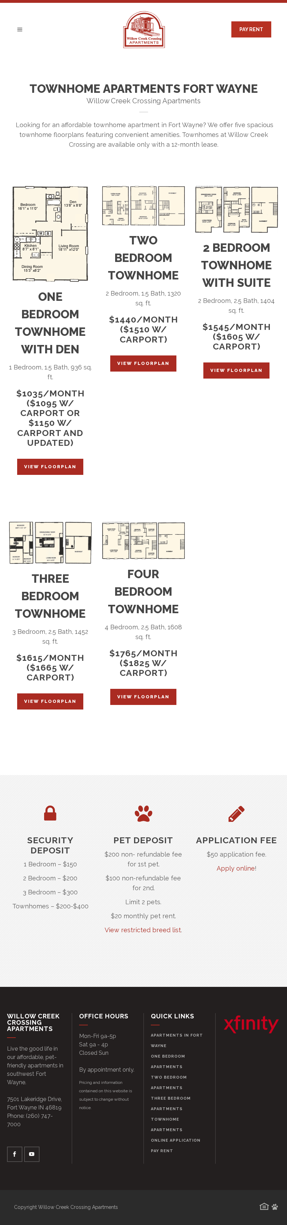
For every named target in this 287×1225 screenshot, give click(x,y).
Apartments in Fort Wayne (177, 1040)
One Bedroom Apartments (168, 1061)
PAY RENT (251, 29)
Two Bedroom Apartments (169, 1082)
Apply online (236, 868)
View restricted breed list (143, 930)
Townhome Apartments (167, 1124)
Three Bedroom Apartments (171, 1103)
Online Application (176, 1140)
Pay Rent (162, 1151)
